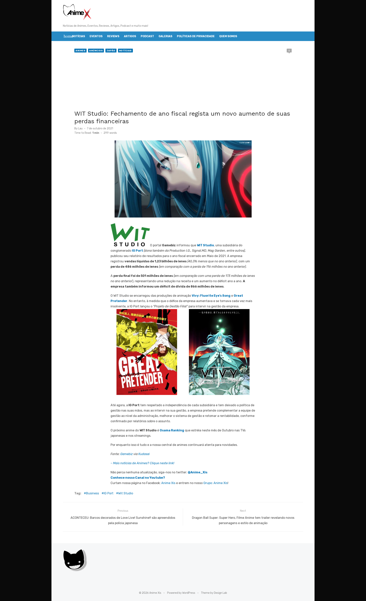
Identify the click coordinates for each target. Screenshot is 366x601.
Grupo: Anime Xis (215, 483)
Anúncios (96, 50)
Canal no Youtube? (150, 477)
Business (92, 493)
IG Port (108, 493)
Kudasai (144, 454)
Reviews (113, 36)
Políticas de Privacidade (196, 36)
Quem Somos (228, 36)
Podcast (147, 36)
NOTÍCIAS (125, 50)
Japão (111, 50)
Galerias (165, 36)
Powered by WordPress (181, 593)
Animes (80, 50)
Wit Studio (125, 493)
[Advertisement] (183, 82)
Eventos (96, 36)
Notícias (78, 36)
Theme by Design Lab (214, 593)
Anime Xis (168, 483)
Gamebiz (126, 454)
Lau (80, 128)
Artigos (130, 36)
